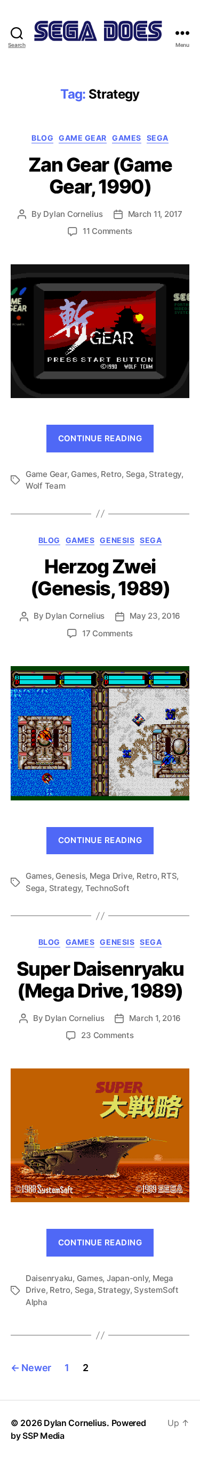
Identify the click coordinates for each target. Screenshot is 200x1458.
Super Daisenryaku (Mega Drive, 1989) (100, 979)
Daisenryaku (49, 1278)
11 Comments (107, 231)
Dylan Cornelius (72, 214)
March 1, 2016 (155, 1018)
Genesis (117, 540)
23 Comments (107, 1035)
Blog (42, 137)
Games (126, 137)
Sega (158, 137)
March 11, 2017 (155, 214)
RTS (169, 876)
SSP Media (43, 1435)
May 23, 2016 (155, 616)
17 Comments (107, 633)
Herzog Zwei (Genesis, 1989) (100, 577)
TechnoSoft (107, 888)
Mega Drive (111, 876)
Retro (111, 474)
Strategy (165, 474)
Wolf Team (46, 486)
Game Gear (83, 137)
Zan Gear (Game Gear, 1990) (100, 175)
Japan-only (127, 1278)
